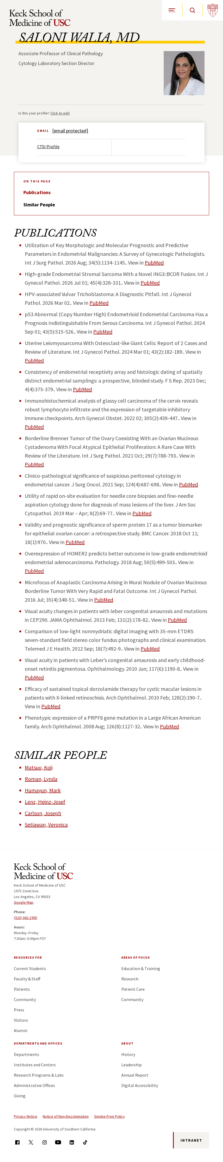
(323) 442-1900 (25, 917)
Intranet (191, 1140)
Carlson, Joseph (43, 813)
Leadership (131, 1064)
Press (19, 1009)
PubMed (154, 262)
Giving (20, 1095)
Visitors (21, 1020)
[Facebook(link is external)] (17, 1142)
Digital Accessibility (139, 1085)
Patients (22, 989)
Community (25, 999)
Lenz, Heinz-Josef (45, 801)
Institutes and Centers (35, 1064)
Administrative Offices (34, 1085)
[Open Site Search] (192, 10)
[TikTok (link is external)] (85, 1142)
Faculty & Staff (27, 978)
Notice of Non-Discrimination (66, 1116)
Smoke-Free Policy (109, 1116)
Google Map (23, 902)
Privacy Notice (25, 1116)
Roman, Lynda (41, 778)
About (127, 1043)
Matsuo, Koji (38, 767)
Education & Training (140, 968)
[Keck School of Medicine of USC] (43, 872)
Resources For (28, 957)
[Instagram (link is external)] (44, 1142)
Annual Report (134, 1075)
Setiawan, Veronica (46, 824)
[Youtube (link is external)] (58, 1142)
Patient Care (133, 989)
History (128, 1054)
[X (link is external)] (30, 1142)
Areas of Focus (135, 957)
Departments (26, 1054)
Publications (37, 192)
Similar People (39, 204)
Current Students (30, 968)
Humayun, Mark (43, 790)
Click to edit (60, 113)
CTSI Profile (48, 146)
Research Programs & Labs (39, 1075)
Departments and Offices (38, 1043)
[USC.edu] (213, 10)
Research (129, 978)
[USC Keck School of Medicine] (39, 18)
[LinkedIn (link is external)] (71, 1142)
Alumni (20, 1030)
